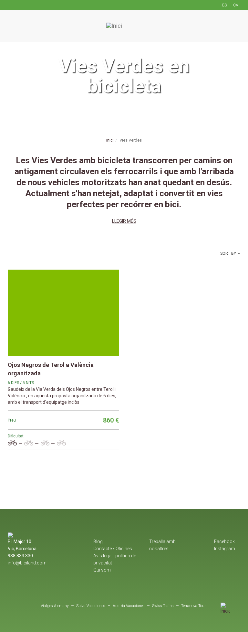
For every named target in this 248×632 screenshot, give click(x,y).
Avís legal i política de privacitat (114, 559)
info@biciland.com (27, 562)
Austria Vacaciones (129, 606)
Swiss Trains (163, 606)
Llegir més (124, 221)
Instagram (224, 548)
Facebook (224, 541)
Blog (98, 541)
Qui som (102, 570)
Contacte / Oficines (112, 548)
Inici (110, 140)
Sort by (228, 253)
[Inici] (124, 26)
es (224, 5)
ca (235, 5)
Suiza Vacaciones (90, 606)
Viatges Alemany (55, 606)
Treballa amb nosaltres (162, 545)
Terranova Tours (194, 606)
